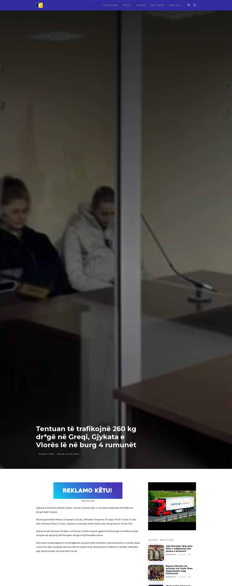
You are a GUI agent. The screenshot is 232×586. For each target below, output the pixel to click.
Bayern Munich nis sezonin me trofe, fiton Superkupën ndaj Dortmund (179, 570)
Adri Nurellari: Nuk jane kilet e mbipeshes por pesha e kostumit (179, 548)
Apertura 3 (171, 554)
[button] (189, 5)
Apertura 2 (171, 577)
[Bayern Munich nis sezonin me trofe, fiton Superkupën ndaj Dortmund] (156, 573)
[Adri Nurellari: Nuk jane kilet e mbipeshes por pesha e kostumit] (156, 553)
